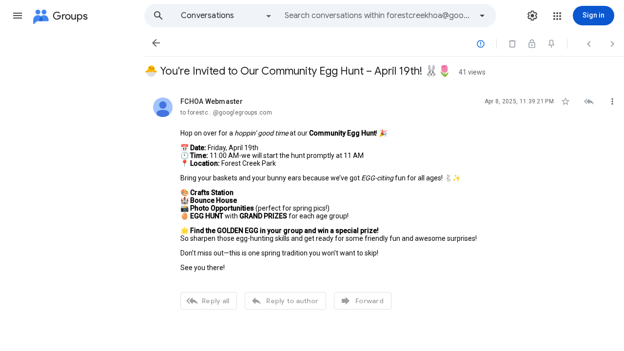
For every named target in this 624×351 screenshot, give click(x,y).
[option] (226, 15)
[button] (17, 15)
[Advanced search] (482, 15)
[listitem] (384, 202)
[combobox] (378, 15)
